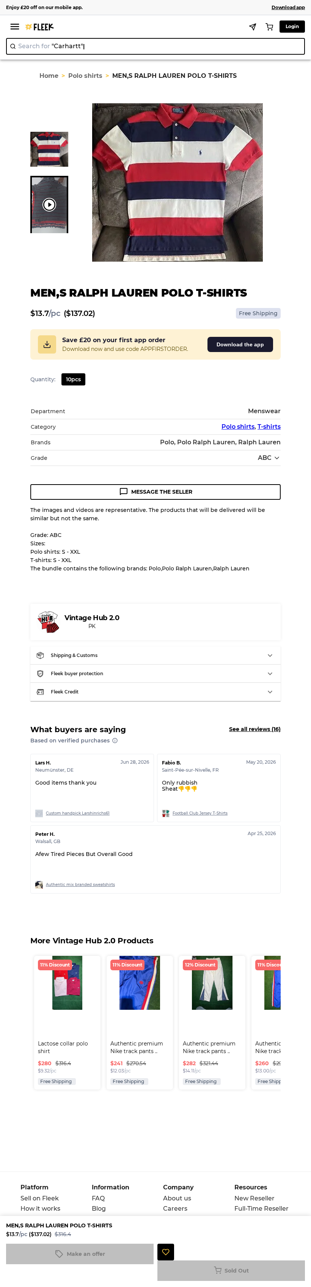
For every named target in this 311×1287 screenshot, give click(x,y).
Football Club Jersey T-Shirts (200, 813)
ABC (265, 457)
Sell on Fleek (39, 1198)
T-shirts (269, 426)
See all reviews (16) (255, 729)
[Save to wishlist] (165, 1252)
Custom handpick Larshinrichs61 (78, 813)
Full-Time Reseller (261, 1208)
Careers (175, 1208)
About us (177, 1198)
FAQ (98, 1198)
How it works (40, 1208)
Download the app (240, 344)
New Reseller (254, 1198)
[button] (155, 655)
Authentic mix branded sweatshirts (80, 884)
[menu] (14, 26)
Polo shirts (85, 75)
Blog (99, 1208)
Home (48, 75)
